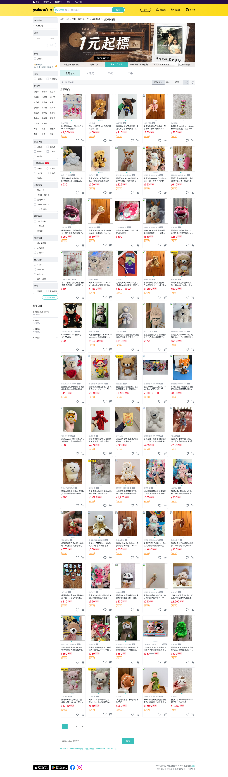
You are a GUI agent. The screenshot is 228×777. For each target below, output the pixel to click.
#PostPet (64, 748)
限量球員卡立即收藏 (139, 64)
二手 (130, 73)
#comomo (100, 748)
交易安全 (191, 769)
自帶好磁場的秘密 (71, 64)
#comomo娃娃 (76, 748)
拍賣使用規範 (180, 769)
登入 (146, 9)
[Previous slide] (62, 106)
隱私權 (169, 769)
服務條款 (160, 769)
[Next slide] (83, 106)
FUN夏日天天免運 (161, 64)
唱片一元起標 (116, 64)
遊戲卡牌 (94, 64)
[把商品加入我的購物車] (82, 140)
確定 (51, 45)
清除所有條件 (50, 297)
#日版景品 (89, 748)
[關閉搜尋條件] (66, 9)
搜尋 (128, 740)
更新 (193, 765)
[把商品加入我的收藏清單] (77, 140)
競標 (110, 73)
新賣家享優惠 (184, 64)
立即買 (90, 73)
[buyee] (45, 66)
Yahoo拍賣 (42, 10)
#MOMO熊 (112, 748)
